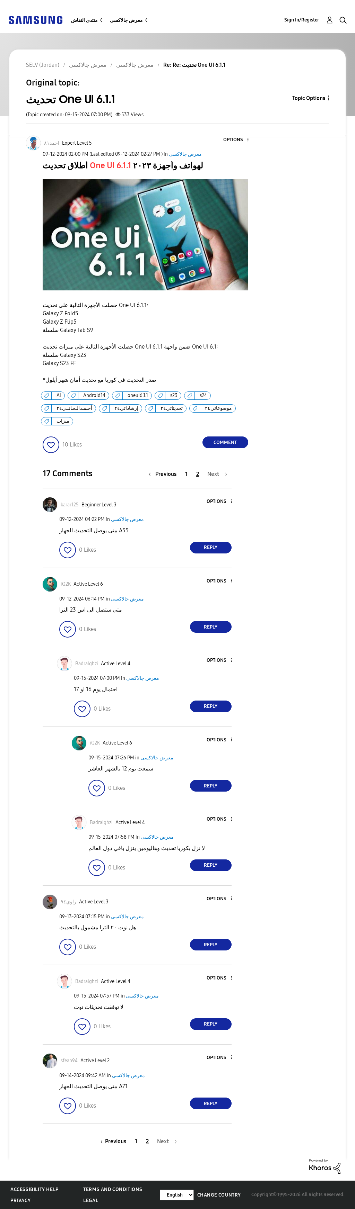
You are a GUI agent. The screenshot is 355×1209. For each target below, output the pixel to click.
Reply (210, 547)
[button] (236, 140)
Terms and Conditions (112, 1189)
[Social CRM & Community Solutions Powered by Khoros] (324, 1166)
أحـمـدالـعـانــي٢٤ (74, 408)
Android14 (94, 395)
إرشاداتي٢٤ (126, 408)
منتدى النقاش (84, 20)
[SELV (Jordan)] (35, 19)
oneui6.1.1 (138, 395)
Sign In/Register (301, 20)
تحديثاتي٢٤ (172, 408)
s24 (203, 395)
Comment (225, 442)
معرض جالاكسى (126, 20)
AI (59, 395)
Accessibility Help (34, 1189)
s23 (174, 395)
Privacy (20, 1200)
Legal (90, 1200)
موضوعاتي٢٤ (218, 408)
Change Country (219, 1195)
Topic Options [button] (308, 98)
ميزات (63, 421)
